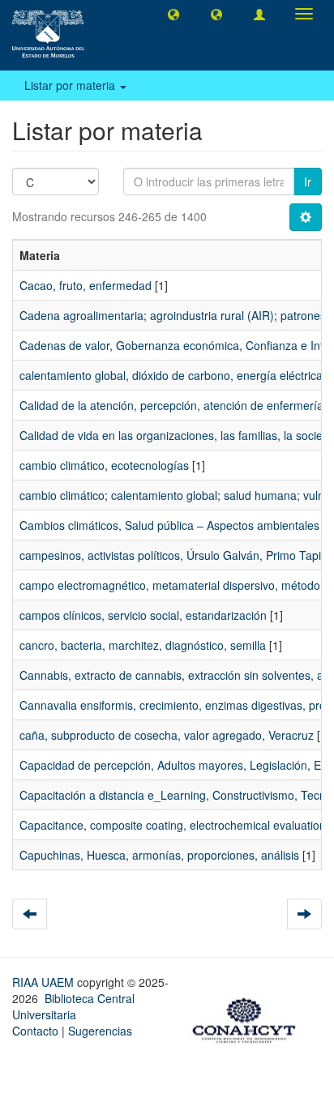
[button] (173, 14)
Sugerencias (100, 1031)
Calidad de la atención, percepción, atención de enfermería (171, 405)
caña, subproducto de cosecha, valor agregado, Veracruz (166, 735)
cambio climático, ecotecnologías (104, 465)
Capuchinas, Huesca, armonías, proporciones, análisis (159, 855)
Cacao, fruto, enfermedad (85, 285)
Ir (307, 181)
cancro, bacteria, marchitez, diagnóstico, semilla (142, 645)
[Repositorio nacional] (249, 1018)
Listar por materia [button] (71, 85)
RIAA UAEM (44, 982)
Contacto (35, 1031)
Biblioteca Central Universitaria (73, 1006)
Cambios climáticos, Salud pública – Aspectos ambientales (169, 525)
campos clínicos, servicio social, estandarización (143, 615)
